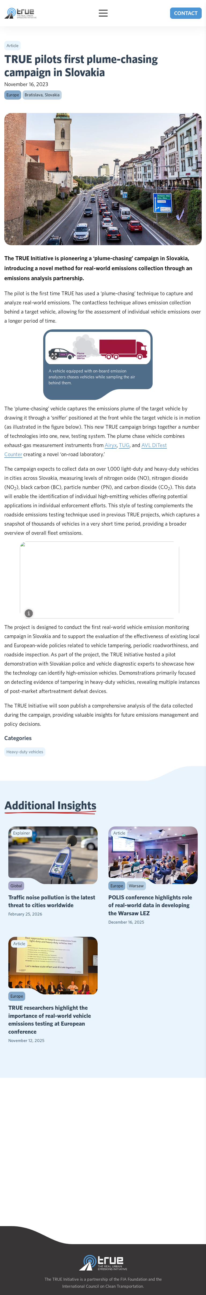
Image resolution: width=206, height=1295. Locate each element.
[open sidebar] (103, 13)
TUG (124, 445)
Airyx (111, 445)
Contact (186, 13)
